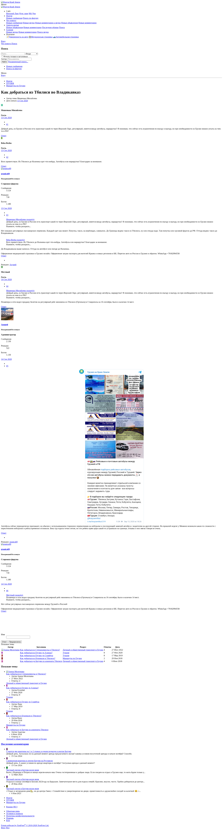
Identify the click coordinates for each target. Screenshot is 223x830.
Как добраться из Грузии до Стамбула (36, 655)
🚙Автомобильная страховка (66, 37)
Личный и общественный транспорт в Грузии (83, 650)
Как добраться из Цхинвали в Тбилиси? (37, 658)
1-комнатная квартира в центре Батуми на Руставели (29, 761)
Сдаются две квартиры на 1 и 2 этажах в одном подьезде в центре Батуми (38, 751)
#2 (7, 157)
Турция (66, 653)
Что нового (11, 20)
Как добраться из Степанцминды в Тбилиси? (40, 650)
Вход (3, 75)
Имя (3, 634)
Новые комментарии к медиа (48, 23)
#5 (7, 366)
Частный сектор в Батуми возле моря (22, 770)
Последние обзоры (50, 27)
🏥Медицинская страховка (41, 37)
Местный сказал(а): (14, 595)
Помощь (10, 818)
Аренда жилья (12, 25)
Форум (9, 16)
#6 (7, 591)
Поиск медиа (43, 32)
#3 (7, 215)
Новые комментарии (87, 23)
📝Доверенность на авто (17, 37)
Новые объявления (69, 23)
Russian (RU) (11, 807)
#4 (7, 286)
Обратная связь (13, 811)
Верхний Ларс (12, 13)
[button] (3, 4)
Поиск (62, 27)
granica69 (5, 174)
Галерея (9, 30)
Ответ (3, 136)
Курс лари (23, 13)
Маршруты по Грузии (72, 658)
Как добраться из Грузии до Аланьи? (36, 653)
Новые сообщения (14, 18)
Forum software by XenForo (25, 825)
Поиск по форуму (30, 18)
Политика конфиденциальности (20, 816)
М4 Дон (32, 13)
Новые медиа (29, 23)
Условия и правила (14, 813)
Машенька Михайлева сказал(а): (20, 219)
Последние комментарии (15, 744)
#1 (7, 124)
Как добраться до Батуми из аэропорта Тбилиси (41, 661)
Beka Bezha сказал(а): (15, 240)
